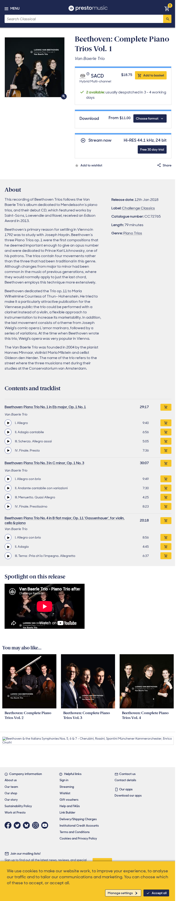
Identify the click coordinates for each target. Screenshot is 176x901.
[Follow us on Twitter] (18, 825)
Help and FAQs (70, 806)
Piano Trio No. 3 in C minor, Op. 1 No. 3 (54, 462)
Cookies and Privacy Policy (78, 838)
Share (167, 165)
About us (11, 780)
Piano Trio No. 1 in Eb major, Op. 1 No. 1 (55, 406)
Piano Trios (132, 233)
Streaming (67, 787)
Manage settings (120, 893)
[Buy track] (165, 422)
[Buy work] (165, 407)
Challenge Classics (138, 208)
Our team (11, 787)
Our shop (11, 793)
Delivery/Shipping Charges (78, 819)
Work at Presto (15, 812)
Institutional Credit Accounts (79, 826)
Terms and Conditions (75, 832)
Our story (11, 800)
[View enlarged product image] (35, 67)
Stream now (100, 140)
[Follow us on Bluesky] (27, 825)
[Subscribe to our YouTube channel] (45, 825)
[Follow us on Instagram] (36, 825)
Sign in (64, 780)
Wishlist (65, 793)
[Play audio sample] (8, 422)
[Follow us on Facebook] (9, 825)
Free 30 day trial (152, 149)
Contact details (125, 780)
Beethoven (13, 406)
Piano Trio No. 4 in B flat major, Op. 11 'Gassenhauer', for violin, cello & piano (64, 520)
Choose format (147, 118)
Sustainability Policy (18, 806)
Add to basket (153, 75)
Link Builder (67, 812)
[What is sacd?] (88, 76)
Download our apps (128, 795)
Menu (14, 8)
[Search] (167, 19)
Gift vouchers (69, 800)
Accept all (159, 893)
